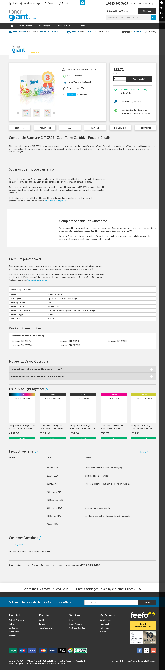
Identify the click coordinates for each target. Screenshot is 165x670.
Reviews (95, 128)
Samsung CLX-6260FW (22, 345)
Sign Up (147, 602)
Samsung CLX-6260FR (117, 341)
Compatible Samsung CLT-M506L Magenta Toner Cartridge (112, 428)
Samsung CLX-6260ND (70, 345)
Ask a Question (65, 48)
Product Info (20, 128)
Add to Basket (139, 79)
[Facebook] (139, 650)
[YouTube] (153, 650)
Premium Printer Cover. (37, 280)
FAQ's (69, 128)
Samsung (40, 37)
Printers (83, 26)
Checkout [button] (147, 11)
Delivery (12, 624)
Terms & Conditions (46, 628)
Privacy (42, 624)
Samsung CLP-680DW (21, 341)
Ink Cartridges (44, 26)
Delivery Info (120, 128)
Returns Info (145, 128)
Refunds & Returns (16, 620)
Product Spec (45, 128)
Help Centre (14, 632)
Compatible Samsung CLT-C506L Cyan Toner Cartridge (71, 37)
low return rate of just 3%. (55, 201)
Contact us (13, 628)
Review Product (147, 452)
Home (12, 37)
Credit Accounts (75, 624)
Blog (71, 620)
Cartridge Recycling (77, 628)
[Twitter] (146, 650)
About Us (12, 636)
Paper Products (63, 26)
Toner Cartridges (25, 26)
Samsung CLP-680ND (69, 341)
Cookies (42, 620)
